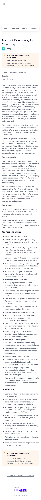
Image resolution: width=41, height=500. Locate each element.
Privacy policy (16, 495)
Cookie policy (25, 495)
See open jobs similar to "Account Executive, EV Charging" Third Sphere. (20, 64)
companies (15, 28)
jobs (6, 28)
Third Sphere (17, 6)
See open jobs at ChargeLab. (17, 60)
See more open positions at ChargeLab (20, 476)
